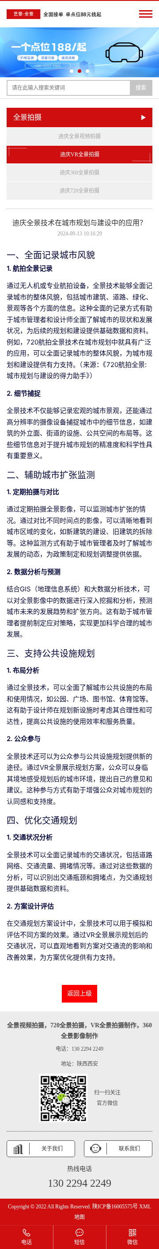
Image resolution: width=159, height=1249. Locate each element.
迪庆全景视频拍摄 (79, 136)
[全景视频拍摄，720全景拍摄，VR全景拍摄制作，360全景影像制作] (55, 14)
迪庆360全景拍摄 (79, 173)
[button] (71, 71)
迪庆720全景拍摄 (79, 191)
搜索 (141, 88)
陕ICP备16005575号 (115, 1207)
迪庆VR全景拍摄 (79, 154)
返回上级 (79, 993)
